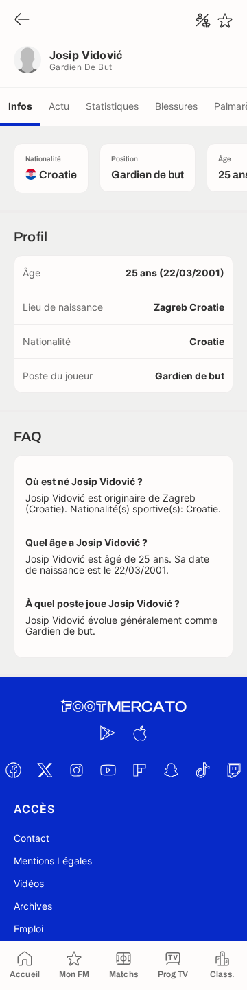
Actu (59, 106)
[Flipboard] (139, 769)
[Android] (107, 732)
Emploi (28, 928)
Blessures (176, 106)
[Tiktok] (202, 769)
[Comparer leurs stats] (203, 20)
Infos (20, 106)
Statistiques (112, 106)
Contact (31, 838)
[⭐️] (225, 20)
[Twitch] (234, 769)
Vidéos (29, 883)
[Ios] (139, 732)
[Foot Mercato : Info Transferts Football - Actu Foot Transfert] (123, 706)
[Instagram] (76, 769)
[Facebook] (13, 769)
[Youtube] (107, 769)
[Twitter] (44, 769)
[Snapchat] (171, 769)
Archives (33, 906)
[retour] (22, 20)
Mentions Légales (53, 861)
